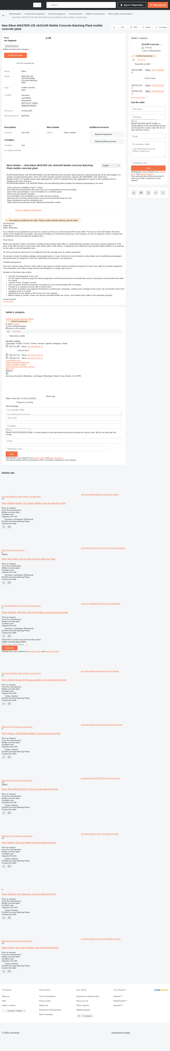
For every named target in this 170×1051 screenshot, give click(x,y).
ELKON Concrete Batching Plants (20, 319)
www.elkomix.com (13, 360)
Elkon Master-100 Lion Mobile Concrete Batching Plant (29, 842)
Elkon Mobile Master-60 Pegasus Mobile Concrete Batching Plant (34, 680)
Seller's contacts (9, 1005)
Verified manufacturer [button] (19, 321)
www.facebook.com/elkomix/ (17, 362)
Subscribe (9, 648)
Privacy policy (45, 1001)
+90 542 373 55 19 (35, 358)
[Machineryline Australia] (16, 5)
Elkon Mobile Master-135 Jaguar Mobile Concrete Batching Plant (34, 503)
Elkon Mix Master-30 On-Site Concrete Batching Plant (28, 559)
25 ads (16, 324)
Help (4, 1001)
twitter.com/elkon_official (16, 364)
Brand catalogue (46, 1014)
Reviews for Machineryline (50, 1010)
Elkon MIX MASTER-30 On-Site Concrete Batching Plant (30, 789)
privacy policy (39, 458)
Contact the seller (15, 55)
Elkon (24, 71)
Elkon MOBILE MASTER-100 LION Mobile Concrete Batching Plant (35, 612)
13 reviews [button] (16, 331)
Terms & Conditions (47, 996)
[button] (114, 27)
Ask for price (13, 46)
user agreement (56, 458)
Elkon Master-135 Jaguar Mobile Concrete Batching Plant (30, 947)
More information (138, 98)
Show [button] (24, 346)
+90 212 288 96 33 (35, 346)
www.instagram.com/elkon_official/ (20, 367)
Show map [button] (50, 396)
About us (5, 996)
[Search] (49, 5)
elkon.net (9, 369)
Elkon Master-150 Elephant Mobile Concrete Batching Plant (31, 733)
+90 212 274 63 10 (35, 355)
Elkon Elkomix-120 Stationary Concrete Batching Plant (29, 894)
